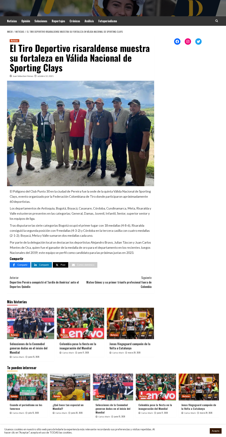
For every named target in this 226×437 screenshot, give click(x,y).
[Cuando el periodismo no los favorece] (27, 387)
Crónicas (75, 21)
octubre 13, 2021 (45, 76)
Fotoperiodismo (107, 21)
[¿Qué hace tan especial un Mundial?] (70, 387)
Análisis (89, 21)
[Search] (217, 21)
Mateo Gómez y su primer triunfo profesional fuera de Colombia (118, 282)
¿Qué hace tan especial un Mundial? (68, 407)
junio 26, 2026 (77, 412)
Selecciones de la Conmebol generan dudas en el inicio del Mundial (28, 348)
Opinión (25, 21)
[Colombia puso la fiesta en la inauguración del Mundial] (80, 323)
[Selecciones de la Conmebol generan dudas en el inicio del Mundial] (30, 323)
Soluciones (40, 21)
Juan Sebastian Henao (23, 76)
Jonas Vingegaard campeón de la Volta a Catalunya (129, 346)
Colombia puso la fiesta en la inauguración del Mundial (78, 346)
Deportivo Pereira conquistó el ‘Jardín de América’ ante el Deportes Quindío (44, 282)
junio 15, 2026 (33, 356)
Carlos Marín (18, 357)
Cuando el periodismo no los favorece (26, 407)
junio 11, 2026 (83, 352)
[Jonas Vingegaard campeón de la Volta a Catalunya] (130, 323)
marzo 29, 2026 (134, 352)
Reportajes (58, 21)
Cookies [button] (202, 430)
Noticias (12, 21)
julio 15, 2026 (33, 412)
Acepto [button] (215, 430)
